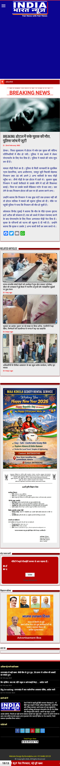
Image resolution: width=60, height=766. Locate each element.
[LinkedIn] (27, 730)
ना (6, 569)
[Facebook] (17, 730)
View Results (30, 580)
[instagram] (42, 730)
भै (6, 82)
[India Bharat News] (30, 8)
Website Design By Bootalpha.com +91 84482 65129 (30, 756)
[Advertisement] (30, 49)
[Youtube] (32, 730)
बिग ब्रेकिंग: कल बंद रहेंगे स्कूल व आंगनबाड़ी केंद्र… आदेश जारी (24, 682)
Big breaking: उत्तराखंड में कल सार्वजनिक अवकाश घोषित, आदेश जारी (28, 689)
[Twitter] (22, 730)
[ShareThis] (37, 730)
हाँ (6, 566)
